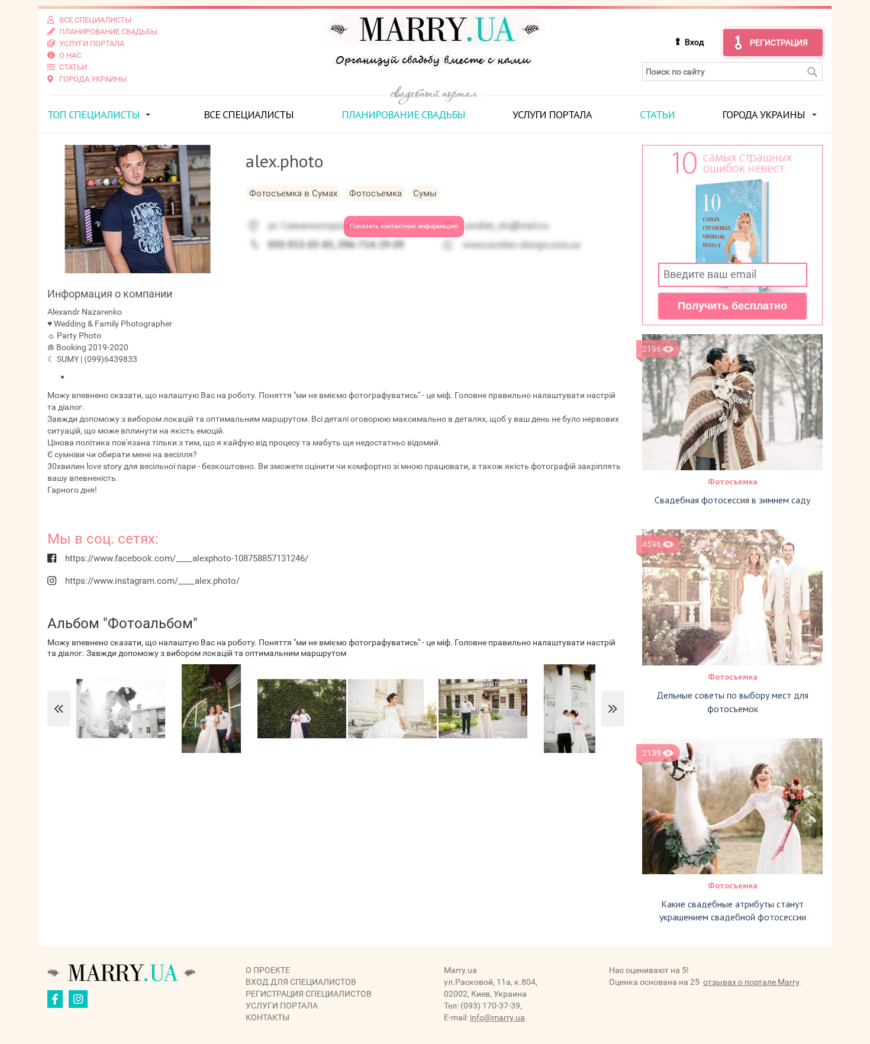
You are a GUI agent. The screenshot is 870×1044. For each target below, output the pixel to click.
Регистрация (779, 42)
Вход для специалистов (301, 982)
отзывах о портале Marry (751, 982)
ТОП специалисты (93, 114)
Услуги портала (552, 114)
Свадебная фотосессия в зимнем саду (732, 500)
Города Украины (763, 114)
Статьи (657, 114)
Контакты (267, 1017)
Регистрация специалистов (309, 993)
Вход (694, 42)
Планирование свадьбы (403, 114)
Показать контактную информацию (404, 226)
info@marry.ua (497, 1017)
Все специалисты (249, 114)
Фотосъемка (733, 481)
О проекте (268, 970)
